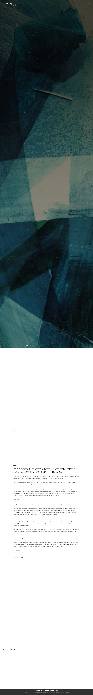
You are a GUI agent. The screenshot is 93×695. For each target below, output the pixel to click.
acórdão (18, 550)
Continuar (38, 693)
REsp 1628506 (16, 554)
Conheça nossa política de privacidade (49, 693)
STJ (17, 557)
